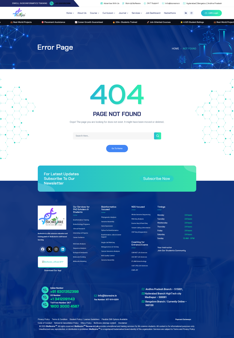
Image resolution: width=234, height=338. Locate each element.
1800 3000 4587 (64, 306)
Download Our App (52, 270)
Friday (159, 230)
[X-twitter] (49, 249)
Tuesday (161, 219)
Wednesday (162, 222)
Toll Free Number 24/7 (60, 302)
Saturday (161, 234)
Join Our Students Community (171, 250)
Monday (160, 215)
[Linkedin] (63, 249)
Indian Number (56, 288)
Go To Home (117, 148)
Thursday (161, 226)
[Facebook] (43, 249)
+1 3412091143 (62, 299)
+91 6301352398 (62, 3)
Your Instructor (164, 247)
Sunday (160, 238)
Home (175, 48)
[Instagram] (56, 249)
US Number (55, 295)
